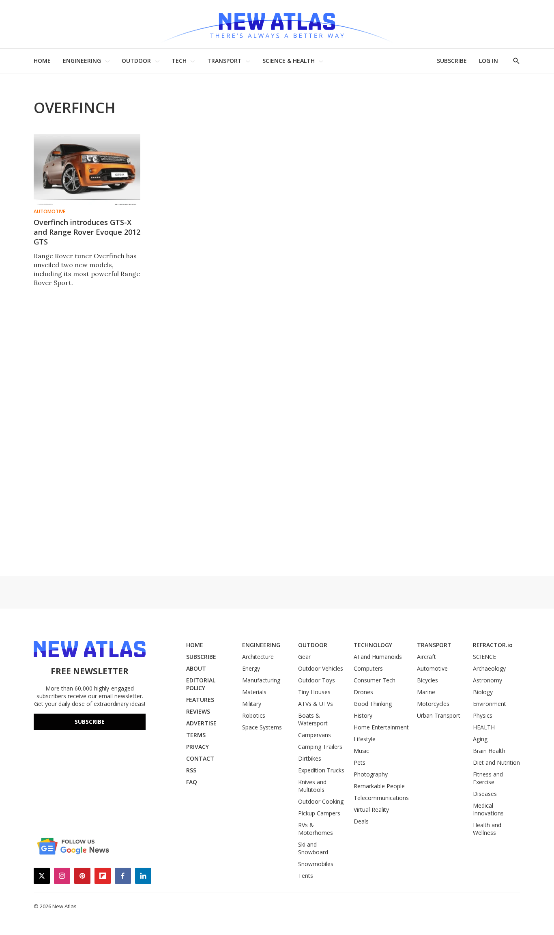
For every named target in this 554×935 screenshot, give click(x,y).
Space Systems (262, 727)
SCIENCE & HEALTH (288, 60)
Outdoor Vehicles (320, 668)
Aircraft (426, 657)
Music (361, 751)
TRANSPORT (224, 60)
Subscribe (90, 721)
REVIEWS (198, 711)
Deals (361, 821)
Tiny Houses (314, 692)
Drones (363, 692)
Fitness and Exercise (488, 778)
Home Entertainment (381, 727)
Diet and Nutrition (496, 762)
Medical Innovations (488, 809)
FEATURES (200, 699)
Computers (368, 668)
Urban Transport (438, 715)
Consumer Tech (374, 680)
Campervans (314, 735)
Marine (426, 692)
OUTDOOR (136, 60)
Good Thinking (373, 704)
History (363, 715)
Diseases (485, 794)
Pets (359, 762)
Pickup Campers (319, 813)
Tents (305, 875)
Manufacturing (261, 680)
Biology (483, 692)
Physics (482, 715)
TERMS (196, 735)
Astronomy (487, 680)
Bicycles (427, 680)
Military (251, 704)
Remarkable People (379, 786)
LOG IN (488, 60)
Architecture (258, 657)
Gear (304, 657)
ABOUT (196, 668)
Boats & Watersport (313, 719)
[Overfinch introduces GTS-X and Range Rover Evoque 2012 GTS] (87, 169)
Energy (251, 668)
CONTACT (200, 758)
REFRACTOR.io (493, 645)
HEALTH (484, 727)
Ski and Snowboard (313, 848)
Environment (489, 704)
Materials (254, 692)
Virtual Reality (371, 809)
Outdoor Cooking (321, 801)
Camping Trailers (320, 747)
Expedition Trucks (321, 770)
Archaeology (489, 668)
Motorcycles (433, 704)
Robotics (253, 715)
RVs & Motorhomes (315, 828)
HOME (42, 60)
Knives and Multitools (312, 785)
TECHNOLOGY (373, 645)
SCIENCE (484, 657)
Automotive (49, 211)
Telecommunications (381, 798)
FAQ (191, 782)
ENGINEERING (82, 60)
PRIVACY (197, 747)
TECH (179, 60)
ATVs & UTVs (315, 704)
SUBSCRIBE (452, 60)
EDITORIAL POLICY (200, 684)
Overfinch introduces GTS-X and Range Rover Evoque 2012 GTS (87, 232)
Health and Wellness (487, 828)
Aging (480, 739)
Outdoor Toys (316, 680)
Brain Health (489, 751)
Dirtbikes (309, 758)
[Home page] (277, 24)
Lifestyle (365, 739)
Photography (371, 774)
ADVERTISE (201, 723)
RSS (191, 770)
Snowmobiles (315, 864)
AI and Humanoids (378, 657)
